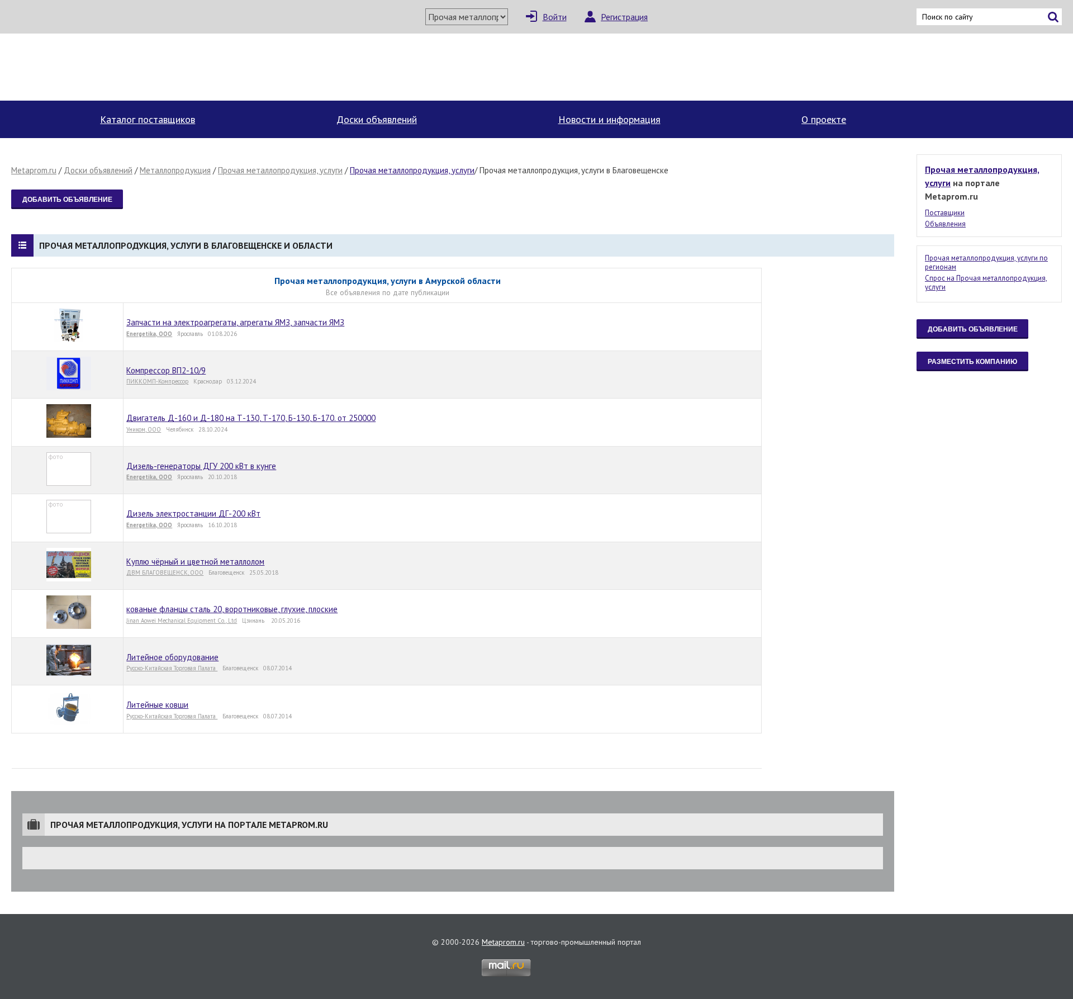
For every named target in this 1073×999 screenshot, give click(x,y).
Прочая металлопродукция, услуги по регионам (986, 262)
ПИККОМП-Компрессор (157, 381)
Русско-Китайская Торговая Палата (171, 668)
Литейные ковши (157, 704)
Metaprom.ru (33, 170)
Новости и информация (609, 119)
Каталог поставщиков (147, 119)
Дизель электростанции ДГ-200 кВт (193, 513)
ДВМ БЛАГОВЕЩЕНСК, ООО (164, 572)
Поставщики (945, 212)
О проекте (823, 119)
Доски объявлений (376, 119)
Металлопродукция (175, 170)
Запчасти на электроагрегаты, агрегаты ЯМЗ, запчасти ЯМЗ (235, 322)
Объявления (945, 224)
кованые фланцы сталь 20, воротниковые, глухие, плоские (232, 609)
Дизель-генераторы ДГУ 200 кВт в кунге (201, 466)
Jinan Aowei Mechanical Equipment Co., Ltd (181, 620)
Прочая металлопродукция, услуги (280, 170)
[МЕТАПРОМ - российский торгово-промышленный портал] (116, 67)
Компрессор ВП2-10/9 (166, 370)
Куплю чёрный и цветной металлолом (195, 561)
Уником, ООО (143, 429)
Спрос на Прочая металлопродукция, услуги (986, 282)
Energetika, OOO (149, 334)
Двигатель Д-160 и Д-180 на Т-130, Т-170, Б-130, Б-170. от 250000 (251, 418)
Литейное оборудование (172, 657)
